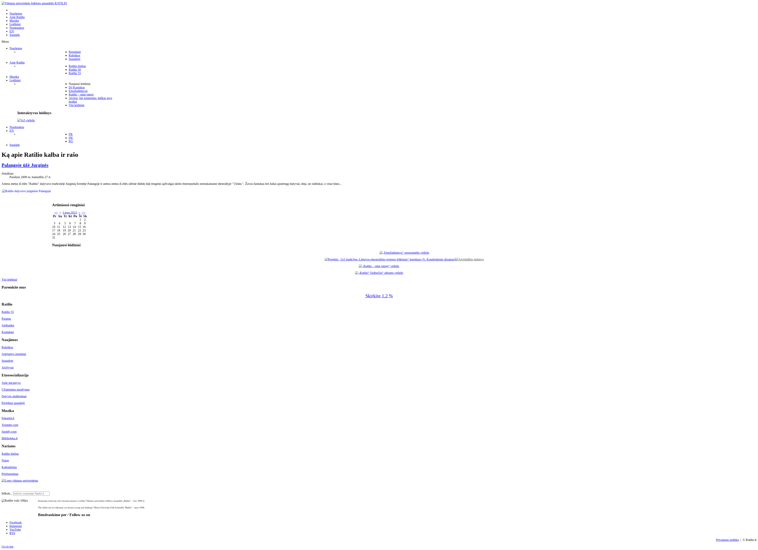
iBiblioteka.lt (10, 438)
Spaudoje (7, 360)
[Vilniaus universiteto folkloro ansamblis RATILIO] (34, 3)
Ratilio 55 (8, 312)
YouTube (15, 529)
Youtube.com (10, 425)
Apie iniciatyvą (11, 383)
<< (56, 212)
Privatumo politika (727, 540)
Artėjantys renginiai (14, 354)
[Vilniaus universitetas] (20, 480)
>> (83, 212)
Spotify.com (9, 431)
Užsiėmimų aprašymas (16, 389)
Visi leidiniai (9, 279)
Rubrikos (7, 347)
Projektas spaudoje (13, 403)
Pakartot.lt (8, 418)
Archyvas (8, 367)
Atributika (8, 325)
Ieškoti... (7, 493)
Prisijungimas (10, 474)
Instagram (15, 526)
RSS (12, 533)
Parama (6, 318)
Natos (5, 460)
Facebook (15, 522)
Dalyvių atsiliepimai (14, 396)
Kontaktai (8, 332)
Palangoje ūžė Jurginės (25, 165)
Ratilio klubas (10, 453)
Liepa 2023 (70, 212)
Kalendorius (9, 467)
